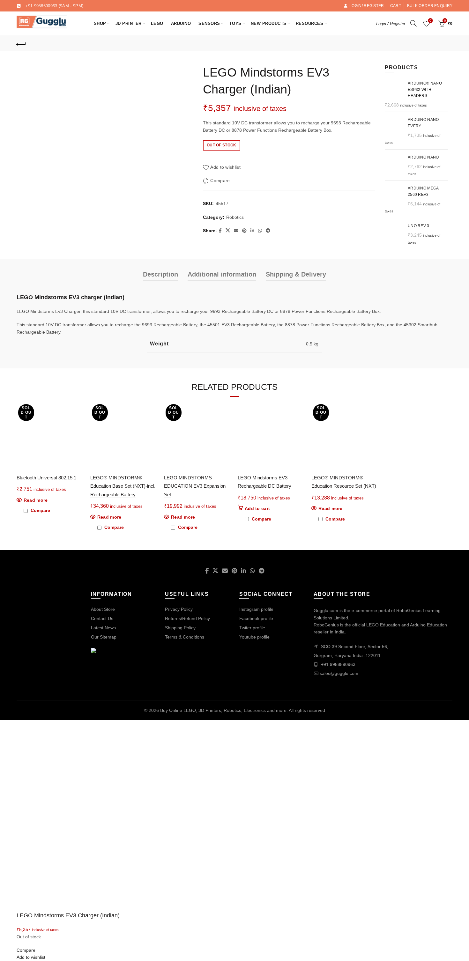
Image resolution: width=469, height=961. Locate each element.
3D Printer (128, 23)
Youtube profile (254, 636)
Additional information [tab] (222, 274)
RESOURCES (312, 20)
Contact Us (102, 618)
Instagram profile (256, 609)
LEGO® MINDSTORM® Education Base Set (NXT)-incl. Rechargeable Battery (122, 486)
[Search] (413, 23)
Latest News (103, 627)
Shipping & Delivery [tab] (296, 274)
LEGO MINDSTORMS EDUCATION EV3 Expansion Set (195, 486)
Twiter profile (252, 627)
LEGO (157, 23)
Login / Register (390, 23)
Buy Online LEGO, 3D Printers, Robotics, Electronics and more (223, 710)
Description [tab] (160, 274)
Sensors (209, 23)
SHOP (100, 23)
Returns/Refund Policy (187, 618)
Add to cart (257, 508)
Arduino (181, 23)
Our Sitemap (103, 636)
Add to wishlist (225, 167)
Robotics (235, 217)
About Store (103, 609)
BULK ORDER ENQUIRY (429, 6)
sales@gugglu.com (339, 673)
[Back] (21, 43)
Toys (235, 23)
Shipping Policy (180, 627)
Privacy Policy (179, 609)
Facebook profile (256, 618)
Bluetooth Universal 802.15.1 (46, 477)
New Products (271, 20)
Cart (395, 6)
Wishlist (430, 20)
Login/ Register (366, 6)
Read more (36, 500)
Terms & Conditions (184, 636)
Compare (220, 180)
